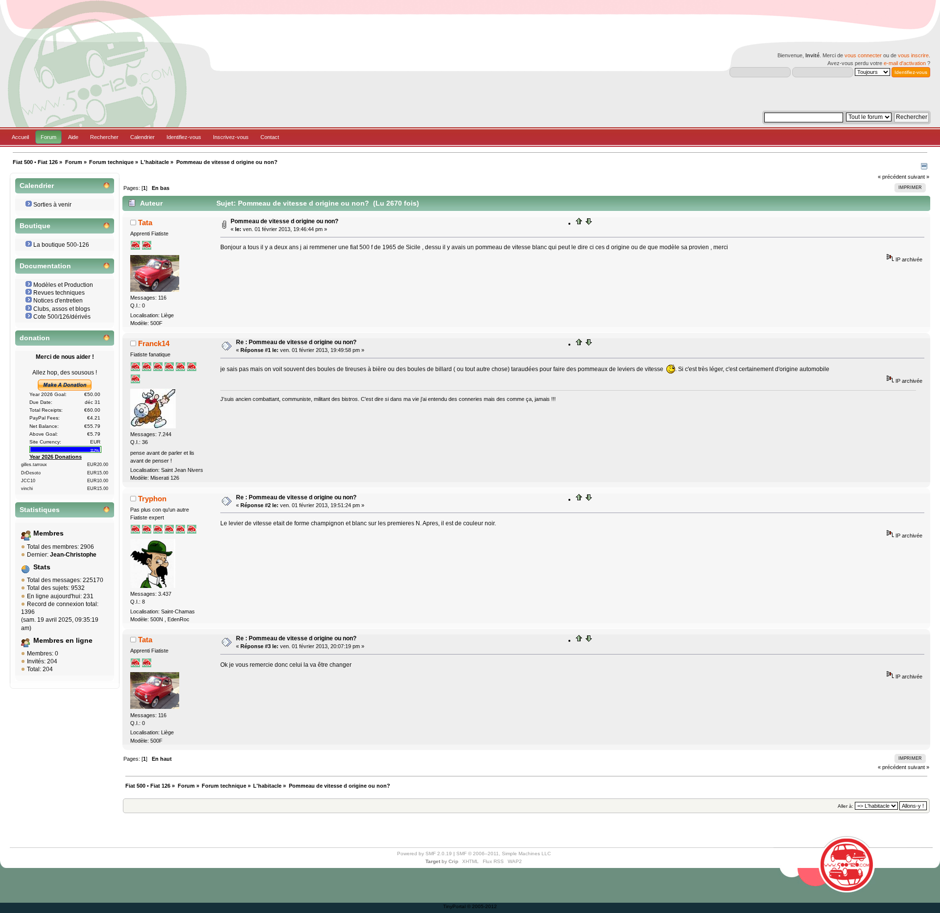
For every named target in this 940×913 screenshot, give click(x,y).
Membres (48, 533)
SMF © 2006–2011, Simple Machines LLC (503, 853)
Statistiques (40, 510)
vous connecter (863, 55)
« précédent (892, 177)
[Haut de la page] (579, 223)
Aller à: (845, 806)
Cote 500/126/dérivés (62, 316)
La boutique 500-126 (61, 244)
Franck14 (153, 343)
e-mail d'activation (905, 63)
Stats (41, 567)
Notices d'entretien (58, 300)
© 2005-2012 (482, 906)
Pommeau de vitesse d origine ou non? (284, 221)
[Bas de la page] (588, 223)
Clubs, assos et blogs (61, 308)
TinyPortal (454, 906)
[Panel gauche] (924, 167)
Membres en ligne (63, 640)
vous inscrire (913, 55)
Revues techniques (59, 292)
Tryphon (152, 498)
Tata (145, 222)
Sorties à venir (52, 204)
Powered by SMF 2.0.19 (424, 853)
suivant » (918, 177)
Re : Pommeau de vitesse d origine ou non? (296, 342)
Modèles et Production (63, 284)
